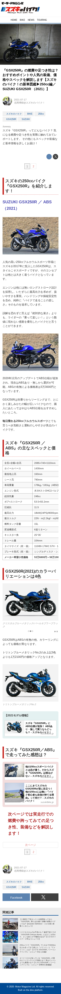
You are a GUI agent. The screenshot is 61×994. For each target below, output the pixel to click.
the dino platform (34, 990)
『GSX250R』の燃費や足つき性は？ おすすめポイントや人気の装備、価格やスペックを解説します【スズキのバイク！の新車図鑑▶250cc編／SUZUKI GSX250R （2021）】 (30, 79)
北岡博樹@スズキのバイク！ (29, 102)
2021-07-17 (20, 99)
